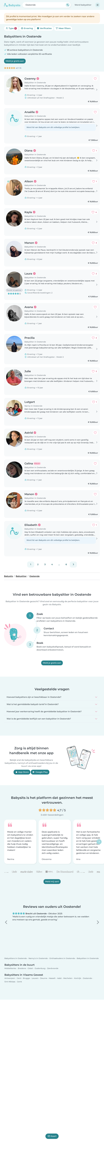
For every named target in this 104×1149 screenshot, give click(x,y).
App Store (23, 772)
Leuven (35, 978)
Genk (19, 982)
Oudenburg (40, 968)
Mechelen (67, 978)
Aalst (59, 978)
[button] (6, 922)
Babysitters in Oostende (15, 958)
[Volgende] (73, 564)
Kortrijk (77, 978)
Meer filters (64, 28)
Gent (19, 978)
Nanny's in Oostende (38, 958)
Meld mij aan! (52, 881)
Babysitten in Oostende (88, 958)
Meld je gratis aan (15, 61)
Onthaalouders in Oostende (62, 958)
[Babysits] (12, 5)
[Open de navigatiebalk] (97, 5)
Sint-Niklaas (9, 982)
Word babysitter (83, 5)
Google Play (41, 772)
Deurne (43, 978)
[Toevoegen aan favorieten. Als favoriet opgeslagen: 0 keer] (95, 79)
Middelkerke (10, 968)
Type (12, 28)
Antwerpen (9, 978)
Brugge (26, 978)
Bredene (22, 968)
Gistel (30, 968)
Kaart (53, 1136)
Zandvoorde (52, 968)
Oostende (87, 978)
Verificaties (45, 28)
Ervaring (28, 28)
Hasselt (52, 978)
